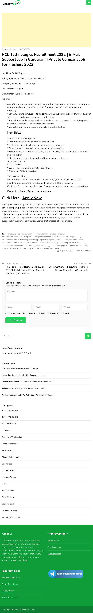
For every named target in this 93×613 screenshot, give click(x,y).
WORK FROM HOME (11, 517)
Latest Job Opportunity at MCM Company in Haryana (24, 375)
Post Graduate (8, 497)
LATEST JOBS (24, 49)
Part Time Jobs (54, 547)
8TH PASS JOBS (9, 423)
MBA (4, 483)
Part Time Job (8, 490)
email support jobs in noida (13, 242)
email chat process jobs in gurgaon (16, 236)
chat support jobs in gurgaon (20, 234)
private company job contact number (17, 245)
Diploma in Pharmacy (10, 457)
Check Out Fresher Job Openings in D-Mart (20, 368)
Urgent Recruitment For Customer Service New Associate (26, 381)
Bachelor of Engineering (12, 437)
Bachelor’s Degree (9, 49)
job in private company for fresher (41, 242)
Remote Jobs (53, 540)
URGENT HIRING (9, 510)
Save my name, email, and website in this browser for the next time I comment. (38, 313)
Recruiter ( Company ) (11, 577)
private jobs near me (78, 245)
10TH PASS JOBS (10, 410)
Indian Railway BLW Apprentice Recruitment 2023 (23, 388)
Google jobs (7, 464)
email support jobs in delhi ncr (14, 239)
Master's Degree (9, 477)
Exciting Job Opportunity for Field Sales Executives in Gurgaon (28, 395)
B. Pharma (6, 430)
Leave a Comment (84, 251)
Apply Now (32, 198)
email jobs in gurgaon (42, 236)
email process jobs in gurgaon (66, 236)
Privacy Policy (8, 591)
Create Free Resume (10, 584)
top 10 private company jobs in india (43, 248)
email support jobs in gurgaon (41, 239)
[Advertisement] (46, 30)
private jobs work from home (14, 248)
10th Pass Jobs (54, 553)
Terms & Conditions (10, 597)
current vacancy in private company (49, 234)
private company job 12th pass (70, 242)
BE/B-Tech (6, 450)
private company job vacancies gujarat (51, 245)
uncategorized (8, 504)
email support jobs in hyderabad (70, 239)
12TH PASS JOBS (10, 417)
